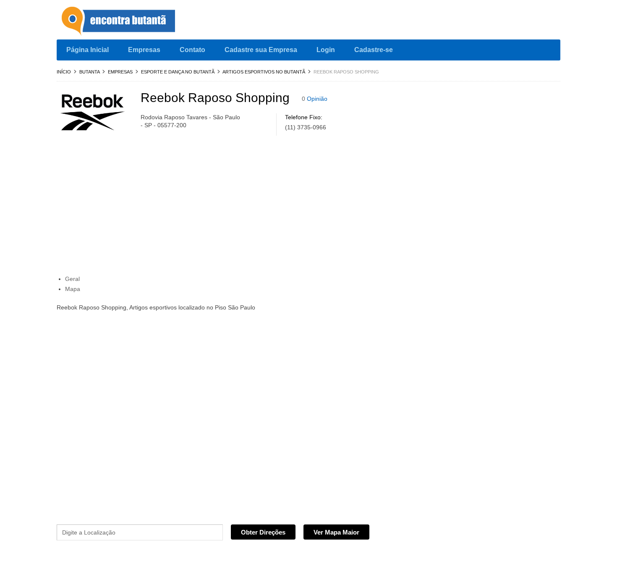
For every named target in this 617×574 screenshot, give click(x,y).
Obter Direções (263, 532)
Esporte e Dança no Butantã (177, 71)
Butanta (89, 71)
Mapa (72, 289)
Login (325, 49)
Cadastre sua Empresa (261, 49)
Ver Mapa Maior (336, 532)
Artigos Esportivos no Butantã (263, 71)
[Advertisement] (235, 207)
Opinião (317, 98)
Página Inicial (87, 49)
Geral (72, 278)
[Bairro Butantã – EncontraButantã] (120, 21)
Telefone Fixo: (303, 117)
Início (64, 71)
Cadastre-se (373, 49)
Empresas (144, 49)
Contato (192, 49)
